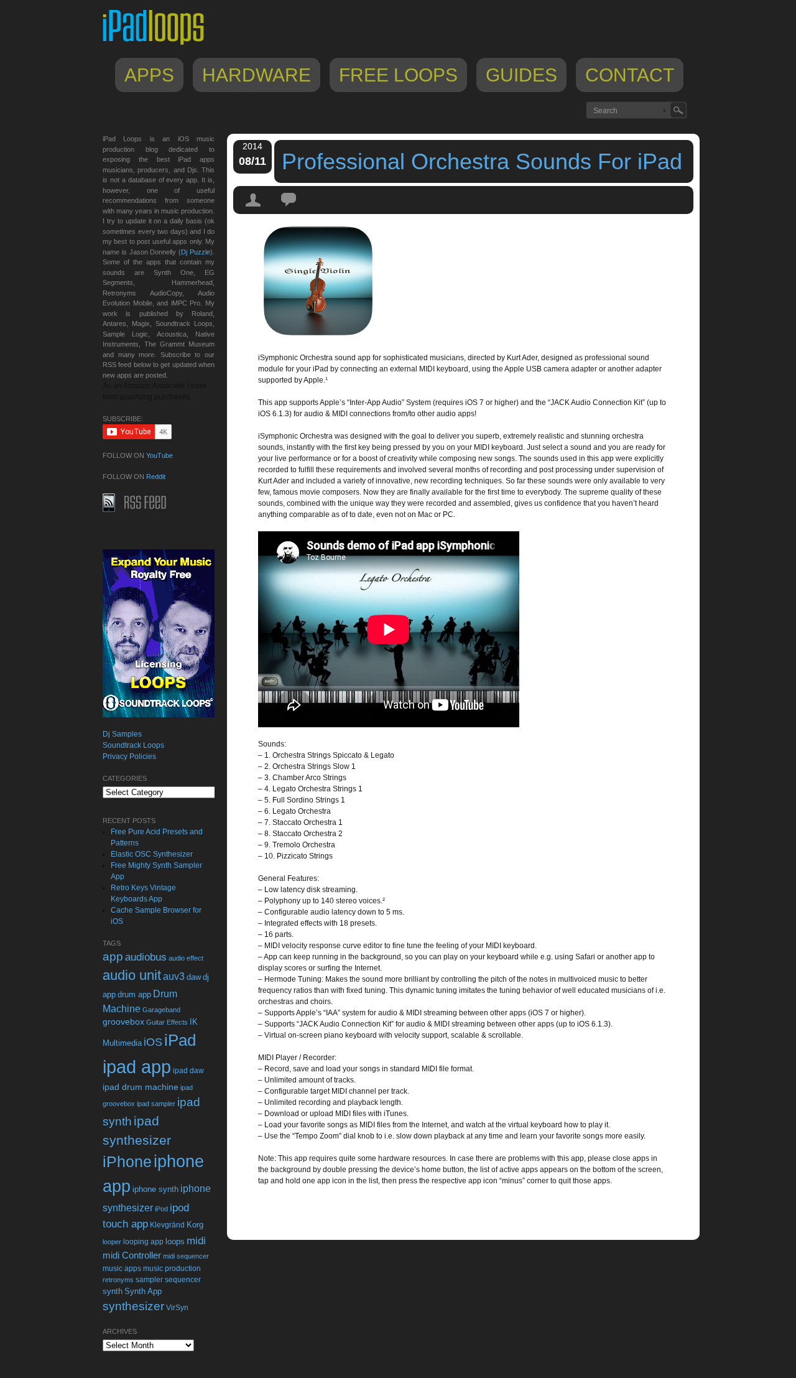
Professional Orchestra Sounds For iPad (482, 161)
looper (112, 1241)
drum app (134, 994)
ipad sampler (156, 1103)
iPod (161, 1209)
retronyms (118, 1279)
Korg (195, 1224)
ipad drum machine (140, 1087)
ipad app (137, 1066)
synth (113, 1291)
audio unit (132, 975)
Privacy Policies (129, 756)
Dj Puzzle (195, 252)
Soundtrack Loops (133, 745)
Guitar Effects (167, 1022)
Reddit (155, 476)
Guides (521, 75)
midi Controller (132, 1255)
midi (196, 1240)
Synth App (143, 1291)
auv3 (174, 976)
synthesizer (133, 1306)
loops (175, 1241)
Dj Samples (122, 734)
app (113, 956)
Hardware (256, 75)
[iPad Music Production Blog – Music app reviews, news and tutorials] (159, 44)
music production (172, 1268)
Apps (149, 75)
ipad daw (188, 1070)
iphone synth (155, 1189)
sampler (149, 1279)
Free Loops (398, 75)
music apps (122, 1268)
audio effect (186, 958)
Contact (629, 75)
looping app (143, 1241)
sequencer (183, 1279)
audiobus (146, 957)
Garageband (161, 1009)
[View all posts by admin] (253, 211)
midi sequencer (186, 1256)
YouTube (159, 455)
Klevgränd (167, 1225)
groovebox (123, 1022)
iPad (180, 1040)
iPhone (127, 1161)
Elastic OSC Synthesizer (152, 854)
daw (194, 977)
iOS (153, 1042)
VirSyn (177, 1307)
